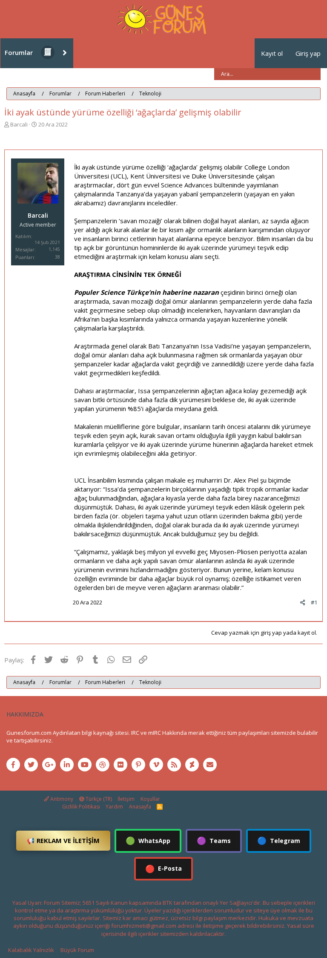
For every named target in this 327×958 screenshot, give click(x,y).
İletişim (126, 799)
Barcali (19, 124)
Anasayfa (140, 806)
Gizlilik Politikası (81, 806)
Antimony (61, 799)
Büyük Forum (77, 950)
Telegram (278, 840)
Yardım (114, 806)
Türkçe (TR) (98, 799)
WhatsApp (148, 840)
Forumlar (19, 52)
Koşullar (150, 799)
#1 (314, 602)
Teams (214, 840)
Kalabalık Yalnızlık (31, 950)
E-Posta (163, 868)
